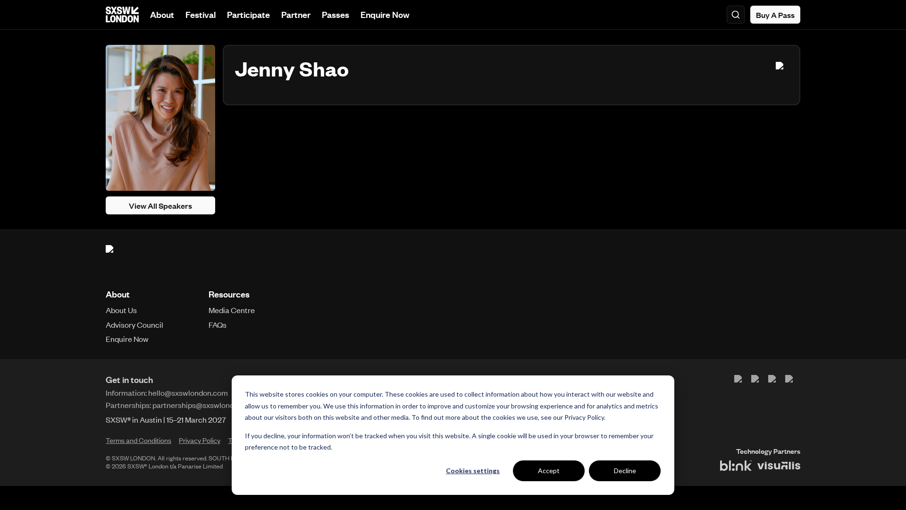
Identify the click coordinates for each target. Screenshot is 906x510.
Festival (200, 14)
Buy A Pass (775, 14)
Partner (295, 14)
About (162, 14)
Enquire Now (385, 14)
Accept (549, 471)
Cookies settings (473, 471)
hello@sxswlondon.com (188, 392)
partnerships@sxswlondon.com (205, 405)
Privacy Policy (584, 417)
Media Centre (232, 310)
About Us (121, 310)
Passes (335, 14)
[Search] (736, 15)
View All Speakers (160, 205)
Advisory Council (134, 324)
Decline (625, 471)
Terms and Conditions (138, 440)
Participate (248, 14)
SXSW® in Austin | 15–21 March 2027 (166, 419)
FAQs (217, 324)
